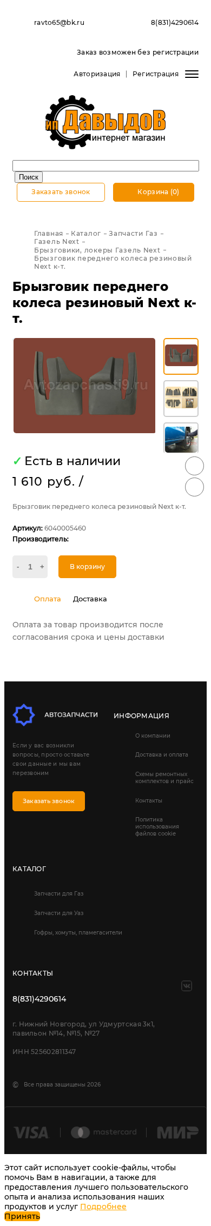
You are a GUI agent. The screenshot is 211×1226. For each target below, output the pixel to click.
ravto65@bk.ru (59, 22)
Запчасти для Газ (58, 893)
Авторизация (97, 74)
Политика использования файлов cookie (157, 826)
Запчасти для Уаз (58, 913)
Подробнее (103, 1206)
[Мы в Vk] (186, 985)
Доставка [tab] (90, 598)
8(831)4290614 (175, 22)
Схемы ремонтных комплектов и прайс (164, 778)
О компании (152, 735)
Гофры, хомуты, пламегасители (78, 932)
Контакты (148, 800)
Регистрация (156, 74)
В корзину (87, 566)
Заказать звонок (60, 192)
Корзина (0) (158, 192)
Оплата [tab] (47, 598)
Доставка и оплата (161, 754)
